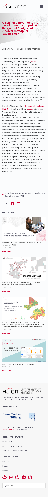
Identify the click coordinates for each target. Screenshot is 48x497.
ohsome (41, 193)
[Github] (30, 477)
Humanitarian (30, 193)
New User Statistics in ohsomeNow (18, 364)
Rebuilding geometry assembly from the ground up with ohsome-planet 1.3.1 (21, 283)
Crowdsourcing (11, 193)
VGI (22, 196)
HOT (21, 193)
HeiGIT (5, 109)
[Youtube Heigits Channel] (24, 477)
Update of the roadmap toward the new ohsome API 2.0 (21, 243)
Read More (6, 251)
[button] (41, 6)
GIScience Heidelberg (34, 106)
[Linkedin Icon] (4, 477)
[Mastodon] (11, 477)
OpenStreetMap (12, 196)
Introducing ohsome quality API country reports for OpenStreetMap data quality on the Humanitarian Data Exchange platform (23, 324)
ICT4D (33, 61)
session (30, 109)
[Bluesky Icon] (17, 477)
